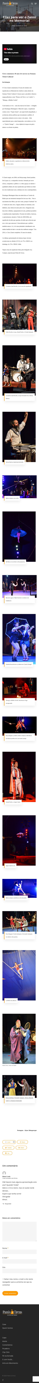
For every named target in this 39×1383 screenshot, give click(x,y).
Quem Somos (7, 1328)
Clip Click (5, 1352)
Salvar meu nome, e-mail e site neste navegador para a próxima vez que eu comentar (17, 1282)
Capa (4, 1338)
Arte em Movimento (10, 1363)
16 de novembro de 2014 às (10, 1178)
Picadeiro (6, 1348)
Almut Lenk (6, 1176)
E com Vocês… (7, 1359)
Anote (4, 1341)
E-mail (5, 1258)
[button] (36, 4)
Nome (5, 1248)
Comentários (7, 1345)
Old (19, 12)
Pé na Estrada (7, 1356)
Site (3, 1267)
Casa (4, 1324)
